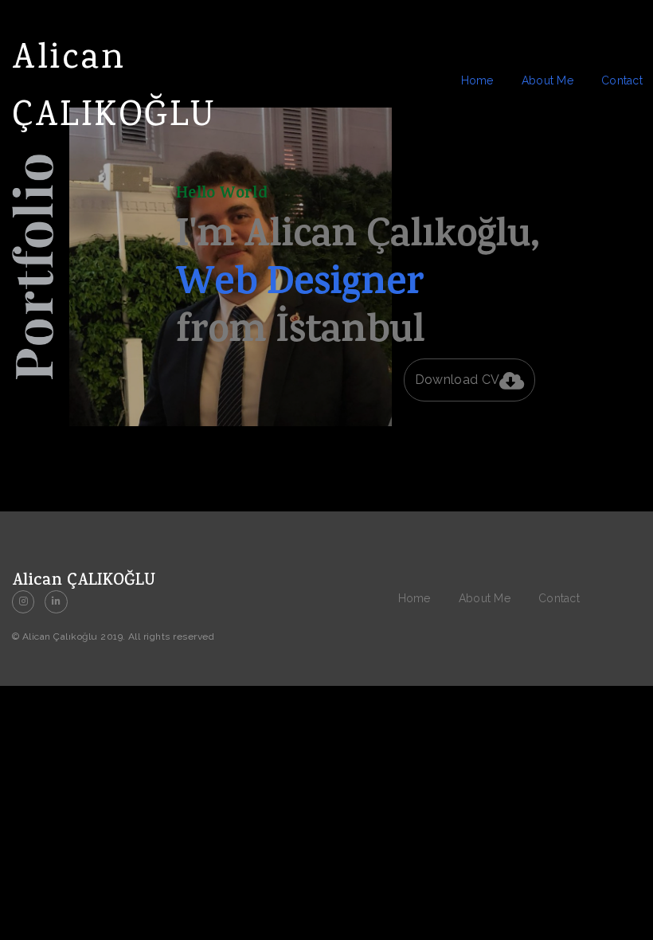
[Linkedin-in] (56, 601)
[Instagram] (23, 601)
